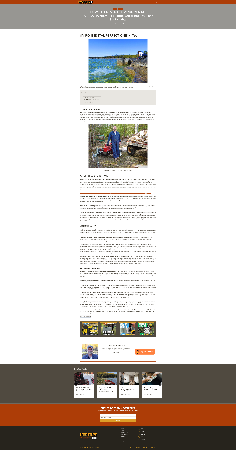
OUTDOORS (130, 2)
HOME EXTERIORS (111, 2)
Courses (122, 430)
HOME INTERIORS (121, 2)
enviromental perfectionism (85, 316)
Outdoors (120, 8)
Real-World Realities (89, 102)
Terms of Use (152, 447)
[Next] (160, 384)
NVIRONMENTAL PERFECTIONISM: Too (92, 96)
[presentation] (84, 378)
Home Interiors (124, 434)
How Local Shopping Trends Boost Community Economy (151, 389)
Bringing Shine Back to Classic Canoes (105, 388)
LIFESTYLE (145, 2)
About (122, 442)
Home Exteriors (124, 432)
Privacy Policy (145, 447)
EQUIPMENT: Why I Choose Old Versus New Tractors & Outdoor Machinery (84, 389)
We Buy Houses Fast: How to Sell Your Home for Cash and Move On (129, 389)
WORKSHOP (138, 2)
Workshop (123, 438)
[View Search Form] (156, 2)
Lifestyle (115, 8)
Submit (118, 420)
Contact (132, 447)
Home (122, 428)
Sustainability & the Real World (92, 99)
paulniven (124, 393)
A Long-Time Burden (89, 97)
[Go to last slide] (76, 384)
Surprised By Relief (89, 101)
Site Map (138, 447)
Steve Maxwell (110, 23)
